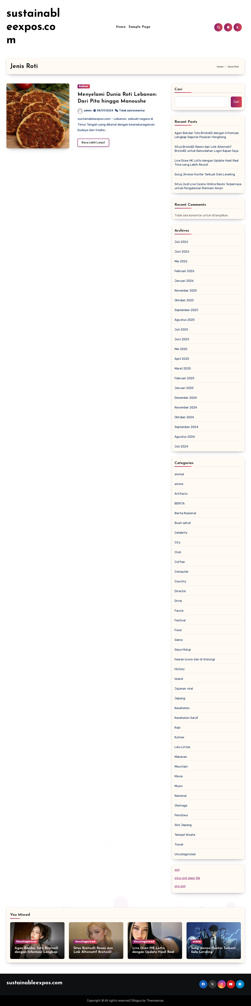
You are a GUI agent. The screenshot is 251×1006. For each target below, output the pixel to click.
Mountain (181, 766)
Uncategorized (185, 854)
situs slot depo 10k (187, 878)
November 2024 (186, 407)
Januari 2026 (184, 281)
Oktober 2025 (184, 300)
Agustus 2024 (185, 436)
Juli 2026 (181, 242)
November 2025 (186, 290)
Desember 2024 (186, 397)
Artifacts (181, 493)
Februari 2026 (185, 271)
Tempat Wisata (185, 834)
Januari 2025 (184, 388)
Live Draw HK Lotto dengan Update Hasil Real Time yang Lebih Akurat (207, 162)
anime (179, 484)
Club (178, 552)
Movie (179, 776)
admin (88, 110)
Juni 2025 (182, 339)
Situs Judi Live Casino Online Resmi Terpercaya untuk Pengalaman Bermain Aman (208, 186)
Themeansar (155, 1000)
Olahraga (181, 805)
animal (179, 474)
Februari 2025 (184, 378)
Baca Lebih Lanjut (93, 142)
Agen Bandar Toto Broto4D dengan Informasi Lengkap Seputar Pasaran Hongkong (207, 135)
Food (178, 630)
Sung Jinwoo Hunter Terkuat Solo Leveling (205, 174)
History (180, 669)
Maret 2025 (183, 368)
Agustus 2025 (185, 320)
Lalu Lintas (182, 747)
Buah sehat (183, 523)
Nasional (181, 796)
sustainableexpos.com (33, 27)
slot (177, 870)
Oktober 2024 (184, 417)
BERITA (180, 503)
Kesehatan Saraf (186, 718)
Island (179, 679)
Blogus (137, 1000)
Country (180, 581)
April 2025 (182, 359)
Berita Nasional (185, 513)
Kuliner (83, 86)
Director (180, 591)
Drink (178, 601)
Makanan (181, 757)
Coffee (180, 562)
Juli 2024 (181, 446)
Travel (179, 844)
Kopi (177, 727)
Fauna (179, 610)
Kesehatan (182, 708)
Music (179, 786)
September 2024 (186, 427)
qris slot (180, 886)
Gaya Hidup (183, 649)
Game (179, 640)
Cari (178, 89)
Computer (182, 571)
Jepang (180, 698)
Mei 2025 (181, 349)
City (177, 542)
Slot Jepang (183, 825)
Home (121, 27)
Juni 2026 (182, 251)
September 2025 (186, 310)
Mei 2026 (181, 261)
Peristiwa (181, 815)
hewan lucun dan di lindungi (195, 659)
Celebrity (181, 532)
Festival (180, 620)
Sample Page (139, 27)
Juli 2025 (181, 329)
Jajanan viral (184, 688)
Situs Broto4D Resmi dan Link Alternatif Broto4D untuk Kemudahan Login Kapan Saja (206, 149)
